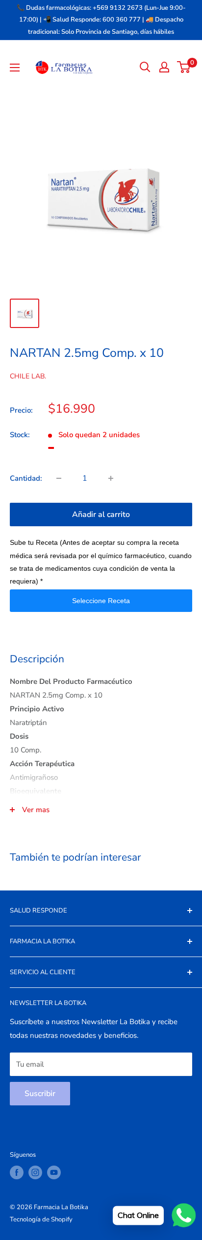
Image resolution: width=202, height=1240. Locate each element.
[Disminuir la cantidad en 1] (59, 478)
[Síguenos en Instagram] (35, 1172)
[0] (184, 67)
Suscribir (40, 1093)
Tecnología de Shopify (41, 1219)
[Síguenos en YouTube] (54, 1172)
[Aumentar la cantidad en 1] (111, 478)
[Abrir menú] (15, 67)
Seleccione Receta (101, 601)
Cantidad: (26, 478)
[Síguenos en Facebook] (17, 1172)
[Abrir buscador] (145, 67)
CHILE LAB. (28, 376)
